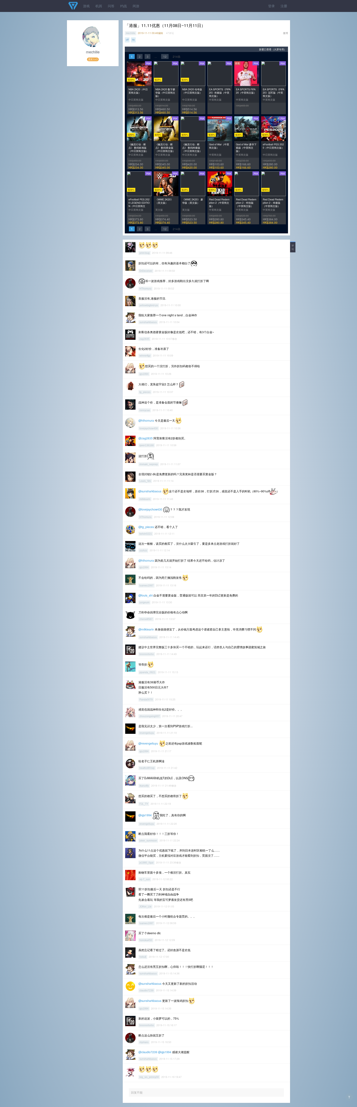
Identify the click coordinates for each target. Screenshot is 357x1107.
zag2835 (144, 339)
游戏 (86, 6)
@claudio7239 (147, 1052)
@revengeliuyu (148, 743)
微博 (285, 33)
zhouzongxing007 (149, 716)
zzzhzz (143, 550)
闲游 (136, 6)
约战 (123, 6)
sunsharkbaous (148, 322)
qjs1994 (144, 374)
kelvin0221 (145, 533)
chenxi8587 (146, 619)
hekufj (142, 956)
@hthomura (146, 420)
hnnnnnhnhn (146, 654)
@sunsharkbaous (149, 491)
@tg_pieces (146, 527)
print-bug (144, 253)
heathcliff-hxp (147, 768)
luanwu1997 (146, 585)
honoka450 (145, 940)
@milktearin (146, 629)
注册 (284, 6)
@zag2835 (145, 438)
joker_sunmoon (148, 840)
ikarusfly (144, 785)
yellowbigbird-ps (148, 305)
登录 (271, 6)
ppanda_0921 (147, 672)
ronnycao (144, 410)
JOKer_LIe (145, 906)
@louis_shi (145, 595)
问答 (111, 6)
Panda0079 (146, 699)
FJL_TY (143, 803)
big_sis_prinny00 (149, 1077)
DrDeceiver (145, 270)
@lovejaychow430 (150, 509)
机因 (98, 6)
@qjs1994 (145, 815)
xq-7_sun (144, 879)
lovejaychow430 (148, 428)
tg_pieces (144, 392)
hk (133, 39)
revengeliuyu (146, 733)
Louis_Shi (145, 481)
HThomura (145, 288)
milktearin (144, 499)
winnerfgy (144, 355)
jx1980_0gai (146, 862)
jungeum (144, 602)
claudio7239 (146, 990)
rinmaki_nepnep (148, 464)
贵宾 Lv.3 (93, 59)
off (127, 39)
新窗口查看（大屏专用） (272, 49)
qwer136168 (146, 445)
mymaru (144, 1042)
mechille (130, 33)
